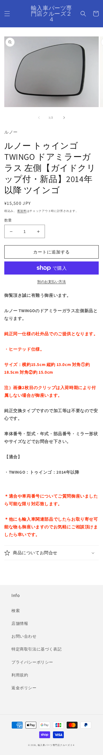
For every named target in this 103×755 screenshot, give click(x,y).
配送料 (22, 211)
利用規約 (19, 675)
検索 (15, 610)
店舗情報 (19, 623)
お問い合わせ (24, 636)
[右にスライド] (64, 117)
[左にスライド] (39, 117)
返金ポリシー (24, 687)
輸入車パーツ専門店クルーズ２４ (56, 744)
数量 (8, 220)
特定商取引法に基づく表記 (36, 649)
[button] (7, 13)
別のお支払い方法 (51, 281)
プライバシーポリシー (32, 662)
